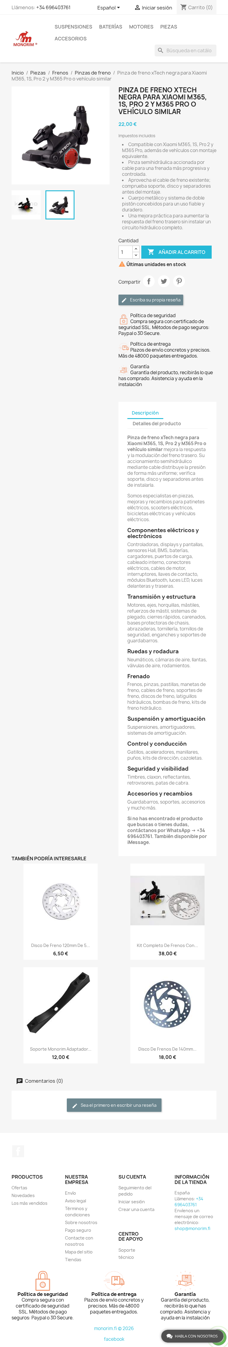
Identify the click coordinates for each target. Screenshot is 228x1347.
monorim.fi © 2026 (114, 1328)
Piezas (168, 26)
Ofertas (19, 1188)
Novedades (23, 1195)
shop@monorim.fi (192, 1228)
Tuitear (164, 281)
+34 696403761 (53, 7)
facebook (114, 1339)
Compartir (149, 281)
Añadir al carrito (176, 251)
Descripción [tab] (145, 413)
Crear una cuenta (136, 1209)
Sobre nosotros (81, 1222)
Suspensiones (73, 26)
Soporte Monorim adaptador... (60, 1049)
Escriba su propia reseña (154, 300)
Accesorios (71, 38)
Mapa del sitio (79, 1252)
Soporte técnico (126, 1253)
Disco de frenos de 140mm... (167, 1049)
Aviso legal (75, 1201)
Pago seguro (78, 1230)
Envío (70, 1193)
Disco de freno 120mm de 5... (60, 945)
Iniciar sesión (131, 1201)
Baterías (110, 26)
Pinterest (179, 281)
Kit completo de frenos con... (167, 945)
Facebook (18, 1151)
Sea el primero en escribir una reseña (118, 1105)
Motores (141, 26)
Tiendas (73, 1259)
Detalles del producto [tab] (157, 423)
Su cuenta (132, 1177)
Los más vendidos (30, 1203)
